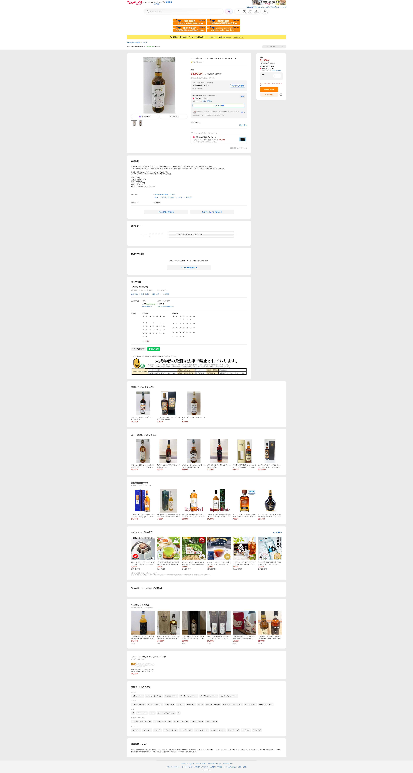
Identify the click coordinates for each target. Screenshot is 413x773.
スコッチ (189, 197)
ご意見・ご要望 (242, 767)
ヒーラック (246, 730)
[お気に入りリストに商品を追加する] (281, 94)
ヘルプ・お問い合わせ (229, 767)
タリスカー (147, 730)
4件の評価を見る (147, 306)
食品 (156, 197)
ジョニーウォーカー (213, 704)
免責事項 (213, 767)
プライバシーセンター (187, 767)
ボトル (152, 713)
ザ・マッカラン (250, 704)
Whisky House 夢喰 (133, 42)
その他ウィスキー (171, 696)
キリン (200, 704)
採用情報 (219, 767)
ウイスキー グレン (170, 730)
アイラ (144, 42)
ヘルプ (284, 7)
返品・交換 (156, 294)
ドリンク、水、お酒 (167, 197)
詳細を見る (243, 125)
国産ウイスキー (138, 696)
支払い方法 (134, 294)
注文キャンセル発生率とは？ (165, 306)
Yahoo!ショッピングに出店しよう (269, 7)
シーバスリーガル (139, 704)
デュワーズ (191, 704)
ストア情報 (166, 294)
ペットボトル (141, 713)
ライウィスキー (211, 721)
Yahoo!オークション (214, 764)
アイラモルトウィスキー (208, 696)
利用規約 (197, 767)
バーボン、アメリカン (154, 696)
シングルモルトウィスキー (142, 721)
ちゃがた (157, 730)
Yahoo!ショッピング (187, 764)
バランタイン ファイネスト (232, 704)
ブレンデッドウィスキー (162, 721)
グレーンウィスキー (181, 721)
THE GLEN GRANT (265, 704)
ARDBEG (180, 704)
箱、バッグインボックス (166, 713)
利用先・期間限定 (207, 101)
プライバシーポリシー (172, 767)
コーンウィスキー (197, 721)
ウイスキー (136, 730)
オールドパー (169, 704)
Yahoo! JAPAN (252, 7)
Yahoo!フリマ (228, 764)
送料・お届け (145, 294)
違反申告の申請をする (239, 148)
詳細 (242, 112)
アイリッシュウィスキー (188, 696)
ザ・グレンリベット (155, 704)
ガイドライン (205, 767)
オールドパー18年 (186, 730)
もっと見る (277, 532)
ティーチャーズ (233, 730)
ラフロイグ (256, 730)
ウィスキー (179, 197)
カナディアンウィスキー (228, 696)
